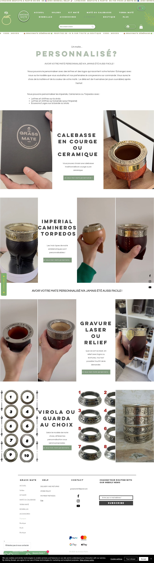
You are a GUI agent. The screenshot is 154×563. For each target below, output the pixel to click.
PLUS (21, 528)
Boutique (23, 523)
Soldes (22, 490)
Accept (143, 559)
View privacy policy (87, 560)
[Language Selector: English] (141, 8)
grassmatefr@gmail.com (79, 489)
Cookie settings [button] (116, 559)
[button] (126, 17)
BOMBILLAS (24, 509)
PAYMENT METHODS (47, 496)
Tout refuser (130, 559)
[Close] (151, 559)
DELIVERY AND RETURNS (49, 486)
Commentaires (4, 284)
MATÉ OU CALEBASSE (28, 500)
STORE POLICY (45, 491)
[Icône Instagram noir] (150, 281)
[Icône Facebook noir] (150, 275)
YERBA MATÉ (24, 504)
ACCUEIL (23, 486)
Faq (41, 500)
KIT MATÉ (23, 495)
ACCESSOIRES (25, 514)
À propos (23, 518)
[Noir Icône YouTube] (150, 287)
